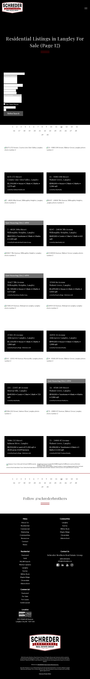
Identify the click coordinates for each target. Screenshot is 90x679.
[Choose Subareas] (10, 76)
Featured (25, 555)
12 (61, 127)
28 (76, 131)
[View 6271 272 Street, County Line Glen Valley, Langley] (24, 159)
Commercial (25, 529)
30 (48, 135)
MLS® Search (25, 561)
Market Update (25, 565)
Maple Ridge (65, 532)
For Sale (25, 596)
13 (67, 127)
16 (14, 131)
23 (50, 131)
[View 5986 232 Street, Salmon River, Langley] (24, 423)
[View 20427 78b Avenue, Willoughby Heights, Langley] (24, 265)
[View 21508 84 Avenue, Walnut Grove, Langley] (66, 265)
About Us (25, 523)
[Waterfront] (13, 97)
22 (45, 131)
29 (42, 135)
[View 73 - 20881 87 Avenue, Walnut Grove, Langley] (66, 423)
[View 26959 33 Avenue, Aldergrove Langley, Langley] (66, 318)
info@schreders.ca (65, 561)
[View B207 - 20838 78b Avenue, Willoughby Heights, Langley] (66, 212)
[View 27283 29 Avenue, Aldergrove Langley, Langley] (24, 318)
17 (19, 131)
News (25, 545)
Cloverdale (65, 535)
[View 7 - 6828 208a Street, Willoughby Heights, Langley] (24, 212)
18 (24, 131)
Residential (25, 526)
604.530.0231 (65, 559)
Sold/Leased (25, 603)
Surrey (64, 526)
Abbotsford (64, 538)
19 (29, 131)
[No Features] (13, 95)
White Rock (64, 529)
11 (56, 127)
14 (72, 127)
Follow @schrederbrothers (45, 498)
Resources (25, 538)
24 (55, 131)
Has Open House (12, 104)
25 (60, 131)
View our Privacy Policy (45, 673)
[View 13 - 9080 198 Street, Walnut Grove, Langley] (66, 159)
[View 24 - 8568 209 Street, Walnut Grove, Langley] (66, 370)
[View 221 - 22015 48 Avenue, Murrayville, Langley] (24, 370)
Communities (25, 535)
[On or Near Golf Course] (13, 102)
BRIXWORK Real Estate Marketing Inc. (48, 664)
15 (77, 127)
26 (66, 131)
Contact (25, 541)
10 (51, 127)
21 (40, 131)
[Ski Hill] (13, 99)
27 (71, 131)
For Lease (25, 599)
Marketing (25, 532)
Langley (65, 523)
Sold (25, 558)
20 (35, 131)
